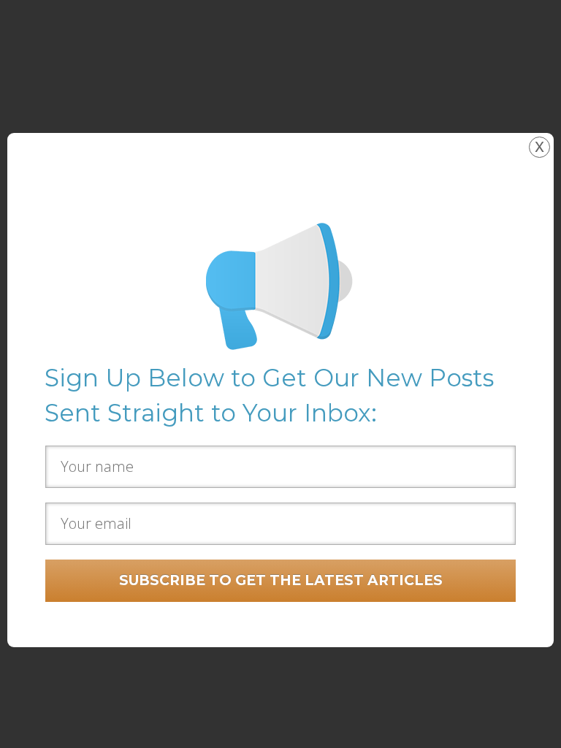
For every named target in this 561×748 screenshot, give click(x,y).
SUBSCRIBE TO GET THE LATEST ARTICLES (281, 580)
